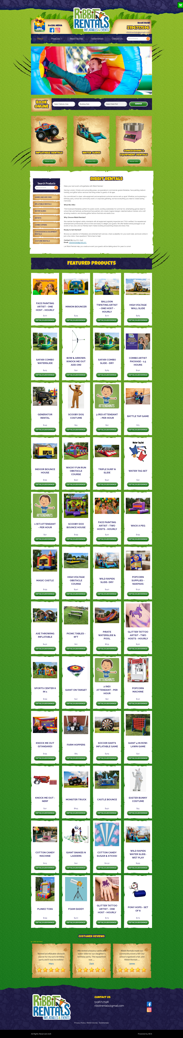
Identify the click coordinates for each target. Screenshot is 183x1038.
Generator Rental (45, 416)
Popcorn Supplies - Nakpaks (138, 580)
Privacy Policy (80, 1023)
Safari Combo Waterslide (45, 361)
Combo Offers (41, 225)
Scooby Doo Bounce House (76, 525)
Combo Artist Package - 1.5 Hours (138, 361)
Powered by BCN (145, 1034)
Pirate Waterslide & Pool (107, 635)
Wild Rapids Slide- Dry (107, 580)
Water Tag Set (138, 470)
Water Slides (40, 211)
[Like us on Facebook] (52, 30)
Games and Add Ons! (43, 197)
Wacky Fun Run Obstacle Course (76, 471)
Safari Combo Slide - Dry (107, 361)
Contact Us (117, 38)
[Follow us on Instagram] (57, 30)
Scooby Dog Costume (76, 416)
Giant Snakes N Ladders (76, 854)
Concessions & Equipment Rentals (46, 233)
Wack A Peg (138, 525)
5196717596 (138, 28)
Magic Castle (45, 580)
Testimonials (97, 38)
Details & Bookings (45, 320)
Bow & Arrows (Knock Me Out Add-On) (76, 361)
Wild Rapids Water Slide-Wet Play (138, 854)
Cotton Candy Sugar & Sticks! (107, 854)
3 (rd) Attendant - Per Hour (107, 416)
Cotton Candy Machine (45, 854)
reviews (40, 941)
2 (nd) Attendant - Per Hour (107, 690)
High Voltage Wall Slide (138, 306)
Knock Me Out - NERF (45, 799)
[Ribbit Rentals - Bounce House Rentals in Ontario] (91, 19)
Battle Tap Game (138, 416)
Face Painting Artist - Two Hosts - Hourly (107, 525)
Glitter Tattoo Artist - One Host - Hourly (107, 909)
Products (56, 38)
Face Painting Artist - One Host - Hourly (45, 306)
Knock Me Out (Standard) (45, 745)
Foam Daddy (76, 909)
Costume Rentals (42, 241)
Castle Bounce (107, 799)
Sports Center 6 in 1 (45, 690)
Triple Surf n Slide (107, 471)
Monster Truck (76, 799)
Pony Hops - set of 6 (138, 909)
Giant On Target (76, 689)
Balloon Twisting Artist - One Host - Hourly (107, 306)
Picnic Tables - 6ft (76, 635)
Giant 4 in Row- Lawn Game (138, 745)
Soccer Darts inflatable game (107, 745)
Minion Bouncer (76, 306)
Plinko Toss (45, 909)
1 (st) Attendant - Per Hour (45, 525)
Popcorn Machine (138, 690)
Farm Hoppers (76, 744)
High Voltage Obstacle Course (76, 580)
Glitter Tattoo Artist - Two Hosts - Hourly (138, 635)
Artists (38, 218)
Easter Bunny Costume (138, 799)
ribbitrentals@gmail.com (138, 32)
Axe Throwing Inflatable (45, 635)
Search (148, 38)
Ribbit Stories (76, 38)
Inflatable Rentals (43, 204)
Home (40, 38)
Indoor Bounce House (45, 471)
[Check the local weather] (39, 27)
